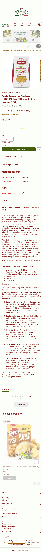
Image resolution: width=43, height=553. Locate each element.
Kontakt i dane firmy (8, 498)
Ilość (3, 135)
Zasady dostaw (7, 524)
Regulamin (5, 511)
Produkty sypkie (29, 50)
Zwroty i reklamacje (8, 526)
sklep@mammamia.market (16, 543)
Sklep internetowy (19, 550)
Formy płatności (7, 537)
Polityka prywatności (9, 509)
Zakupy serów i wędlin (9, 522)
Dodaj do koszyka (19, 149)
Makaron (38, 50)
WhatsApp (5, 528)
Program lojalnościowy (9, 513)
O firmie (4, 500)
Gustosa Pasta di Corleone (11, 92)
